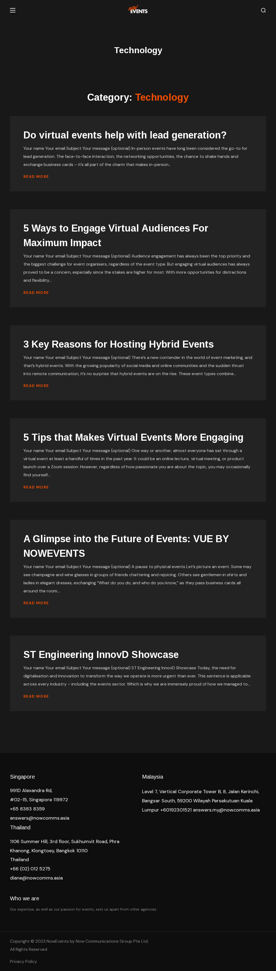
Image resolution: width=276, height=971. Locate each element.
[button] (263, 10)
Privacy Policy (23, 961)
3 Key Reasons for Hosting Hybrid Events (119, 344)
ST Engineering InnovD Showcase (101, 654)
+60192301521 (176, 810)
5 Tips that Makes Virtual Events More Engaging (134, 437)
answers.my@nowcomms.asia (226, 810)
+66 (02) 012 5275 (30, 868)
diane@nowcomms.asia (36, 878)
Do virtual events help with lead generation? (125, 135)
